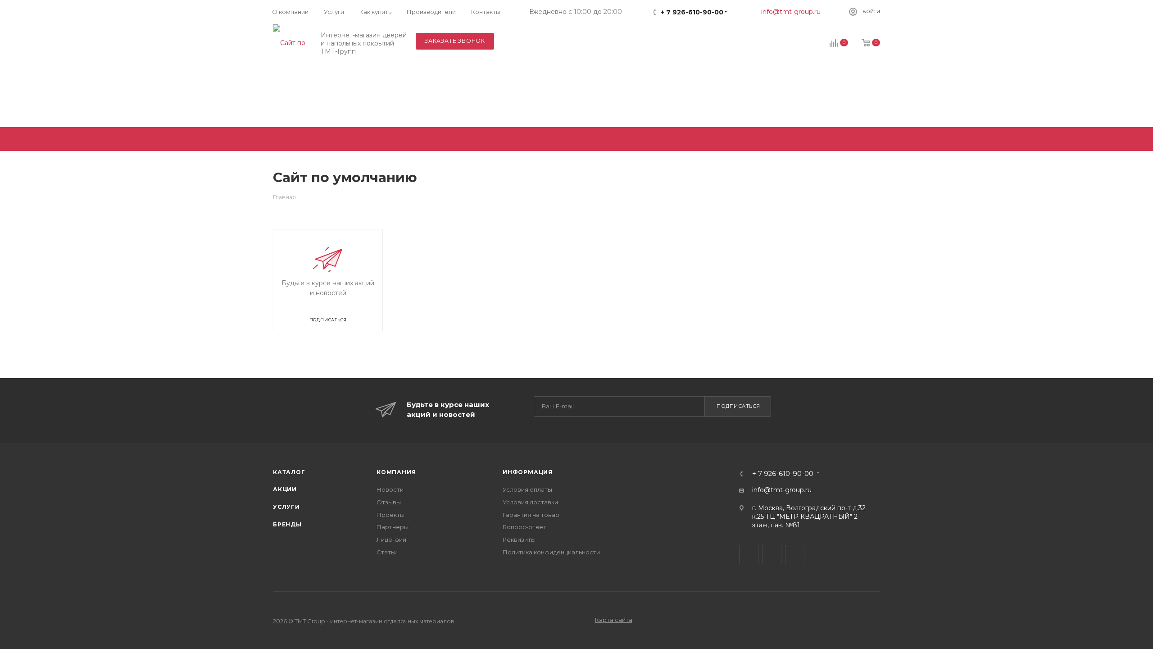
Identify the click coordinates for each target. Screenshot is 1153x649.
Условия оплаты (527, 489)
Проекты (390, 514)
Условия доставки (530, 502)
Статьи (387, 552)
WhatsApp (794, 554)
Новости (390, 489)
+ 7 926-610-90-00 (692, 12)
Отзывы (389, 502)
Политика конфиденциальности (551, 552)
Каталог (289, 472)
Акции (285, 489)
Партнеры (393, 526)
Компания (396, 472)
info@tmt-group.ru (791, 12)
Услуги (286, 506)
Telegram (748, 554)
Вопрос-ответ (524, 526)
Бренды (287, 524)
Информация (528, 472)
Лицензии (391, 539)
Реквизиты (519, 539)
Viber (771, 554)
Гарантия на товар (531, 514)
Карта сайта (613, 619)
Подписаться (738, 406)
